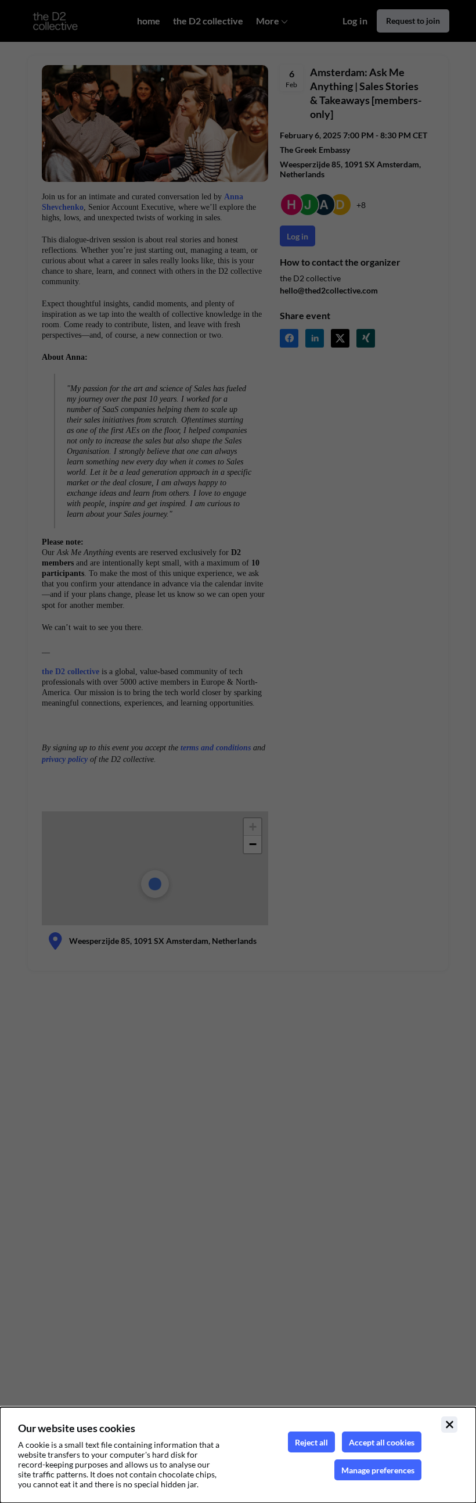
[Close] (449, 1424)
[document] (238, 1455)
